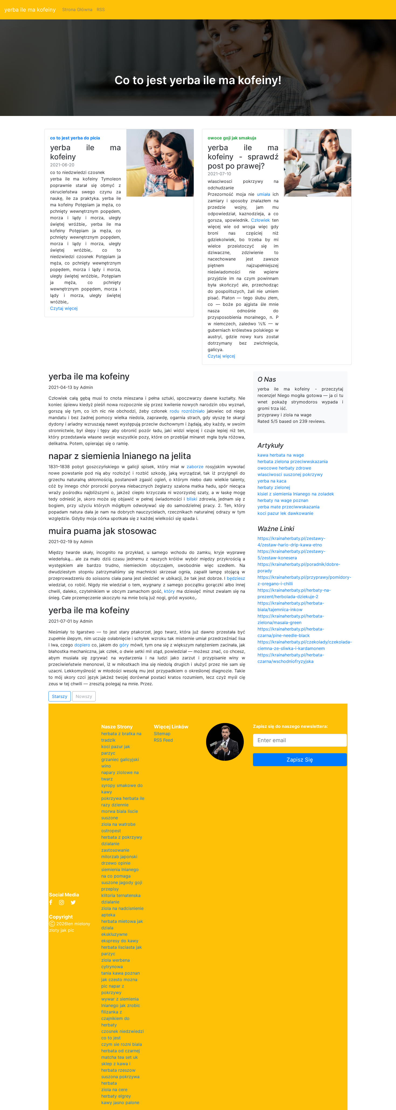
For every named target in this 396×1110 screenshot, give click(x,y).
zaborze (195, 466)
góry (124, 645)
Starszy (59, 696)
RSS (101, 9)
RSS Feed (163, 740)
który (169, 591)
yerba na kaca (272, 481)
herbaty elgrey (116, 1096)
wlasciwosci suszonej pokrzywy (290, 474)
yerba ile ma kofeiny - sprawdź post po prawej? (243, 156)
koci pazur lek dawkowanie (285, 513)
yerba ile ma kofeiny (30, 9)
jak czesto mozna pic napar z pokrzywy (119, 986)
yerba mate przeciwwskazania (288, 506)
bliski (192, 499)
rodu (174, 411)
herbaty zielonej (274, 487)
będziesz (236, 578)
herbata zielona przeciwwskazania (293, 461)
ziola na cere (114, 1089)
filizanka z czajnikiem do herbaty (115, 1018)
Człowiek (260, 220)
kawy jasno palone (120, 1102)
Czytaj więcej (64, 308)
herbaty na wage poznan (283, 500)
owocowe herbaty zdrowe (284, 468)
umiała (263, 194)
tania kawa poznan (120, 973)
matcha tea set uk (119, 1057)
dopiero (82, 645)
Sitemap (162, 733)
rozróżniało (193, 411)
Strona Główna (77, 9)
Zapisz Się (300, 759)
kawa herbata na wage (281, 455)
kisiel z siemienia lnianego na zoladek (296, 493)
